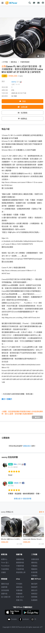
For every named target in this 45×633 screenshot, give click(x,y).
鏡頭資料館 (20, 562)
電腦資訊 (34, 569)
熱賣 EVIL (19, 600)
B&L (17, 464)
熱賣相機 (19, 590)
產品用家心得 (20, 572)
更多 (41, 512)
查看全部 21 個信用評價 (22, 498)
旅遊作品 (4, 593)
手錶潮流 (34, 575)
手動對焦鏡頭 (24, 62)
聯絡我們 (34, 587)
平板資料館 (20, 569)
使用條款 (34, 597)
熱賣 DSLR (20, 597)
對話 (24, 101)
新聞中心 (4, 559)
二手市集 (5, 62)
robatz (18, 483)
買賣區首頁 (35, 559)
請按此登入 (27, 446)
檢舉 (38, 417)
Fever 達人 (5, 562)
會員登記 (34, 593)
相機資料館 (20, 559)
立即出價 (23, 107)
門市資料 (19, 584)
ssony (15, 81)
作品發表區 (5, 569)
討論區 (3, 572)
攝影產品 (14, 62)
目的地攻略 (5, 590)
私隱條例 (34, 600)
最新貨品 (19, 587)
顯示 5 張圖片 (7, 399)
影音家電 (34, 572)
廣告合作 (34, 590)
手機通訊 (34, 566)
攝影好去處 (5, 584)
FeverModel (5, 566)
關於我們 (34, 584)
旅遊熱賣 (4, 587)
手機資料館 (20, 566)
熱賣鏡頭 (19, 593)
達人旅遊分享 (5, 597)
